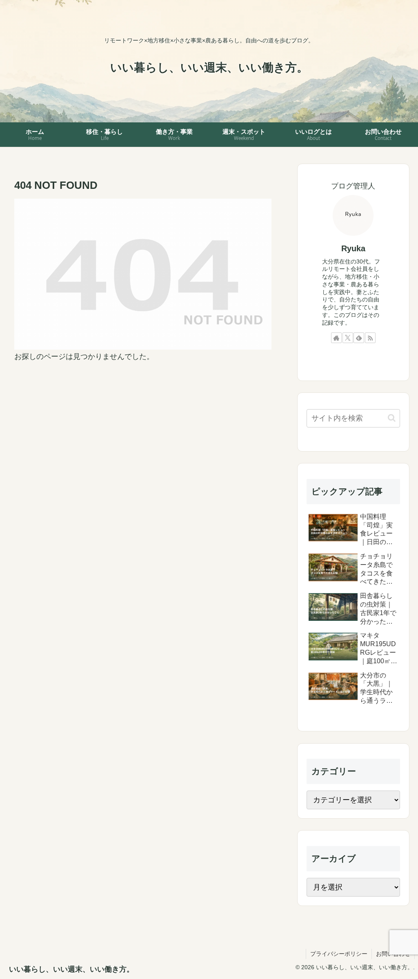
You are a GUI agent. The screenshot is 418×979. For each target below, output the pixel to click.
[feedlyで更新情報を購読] (359, 337)
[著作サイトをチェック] (336, 337)
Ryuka (353, 248)
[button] (392, 418)
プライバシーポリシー (338, 953)
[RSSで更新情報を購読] (370, 337)
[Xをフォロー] (347, 337)
